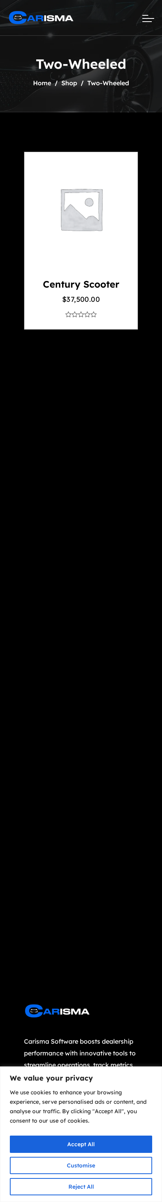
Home (42, 83)
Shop (69, 83)
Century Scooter (81, 284)
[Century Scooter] (81, 209)
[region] (81, 1134)
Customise (81, 1165)
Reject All (81, 1186)
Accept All (81, 1144)
